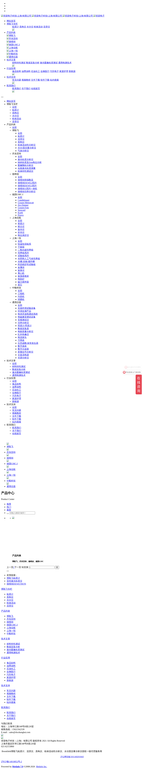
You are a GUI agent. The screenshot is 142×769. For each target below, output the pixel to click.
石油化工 (35, 71)
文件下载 (35, 80)
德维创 (12, 41)
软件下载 (44, 80)
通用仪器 (13, 57)
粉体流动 (38, 27)
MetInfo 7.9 (17, 766)
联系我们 (16, 88)
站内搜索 (54, 80)
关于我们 (26, 88)
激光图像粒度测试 (49, 63)
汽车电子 (54, 71)
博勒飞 (12, 35)
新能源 (72, 71)
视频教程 (26, 80)
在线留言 (35, 88)
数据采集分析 (32, 63)
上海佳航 (13, 48)
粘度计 (15, 27)
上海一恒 (13, 51)
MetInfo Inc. (41, 766)
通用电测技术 (65, 63)
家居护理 (63, 71)
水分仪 (30, 27)
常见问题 (16, 80)
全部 (14, 107)
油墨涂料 (26, 71)
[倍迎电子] (47, 16)
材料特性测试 (19, 63)
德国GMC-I (14, 44)
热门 (9, 507)
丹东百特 (13, 38)
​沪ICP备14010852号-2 (11, 761)
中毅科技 (13, 54)
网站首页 (11, 21)
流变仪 (46, 27)
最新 (9, 510)
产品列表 (11, 32)
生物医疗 (44, 71)
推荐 (9, 504)
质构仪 (22, 27)
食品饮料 (16, 71)
